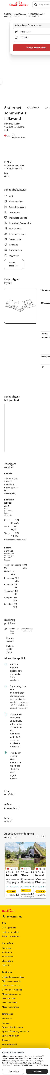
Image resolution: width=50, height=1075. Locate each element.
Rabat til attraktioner (11, 936)
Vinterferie (6, 948)
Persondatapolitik (10, 1044)
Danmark (7, 14)
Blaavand (7, 16)
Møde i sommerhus (10, 1007)
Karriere (5, 1023)
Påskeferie (7, 952)
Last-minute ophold (10, 932)
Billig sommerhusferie (11, 981)
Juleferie (6, 965)
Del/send (35, 107)
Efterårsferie (7, 961)
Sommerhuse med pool (12, 990)
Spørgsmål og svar (10, 1036)
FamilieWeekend (9, 1002)
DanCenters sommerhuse (13, 977)
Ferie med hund (9, 998)
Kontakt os (7, 1019)
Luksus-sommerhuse (11, 985)
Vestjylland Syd (21, 14)
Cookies (5, 1040)
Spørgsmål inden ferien (12, 1027)
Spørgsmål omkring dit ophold (15, 1031)
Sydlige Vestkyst (36, 14)
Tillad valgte (13, 1071)
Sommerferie (7, 956)
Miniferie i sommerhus (11, 994)
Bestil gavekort (9, 928)
